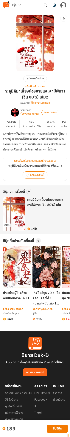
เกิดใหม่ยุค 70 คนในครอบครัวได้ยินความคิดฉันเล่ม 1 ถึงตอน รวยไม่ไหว (46, 299)
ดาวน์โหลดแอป (35, 372)
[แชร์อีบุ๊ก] (63, 18)
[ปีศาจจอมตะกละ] (15, 112)
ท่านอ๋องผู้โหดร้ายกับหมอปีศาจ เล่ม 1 (16, 296)
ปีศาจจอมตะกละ (40, 103)
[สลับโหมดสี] (54, 5)
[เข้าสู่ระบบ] (63, 5)
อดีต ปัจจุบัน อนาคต (35, 86)
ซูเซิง (34, 313)
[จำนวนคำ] (13, 124)
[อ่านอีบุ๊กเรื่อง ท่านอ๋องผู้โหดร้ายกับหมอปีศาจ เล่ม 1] (17, 267)
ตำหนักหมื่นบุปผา (11, 313)
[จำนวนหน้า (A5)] (33, 124)
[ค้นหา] (45, 5)
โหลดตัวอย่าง (36, 78)
